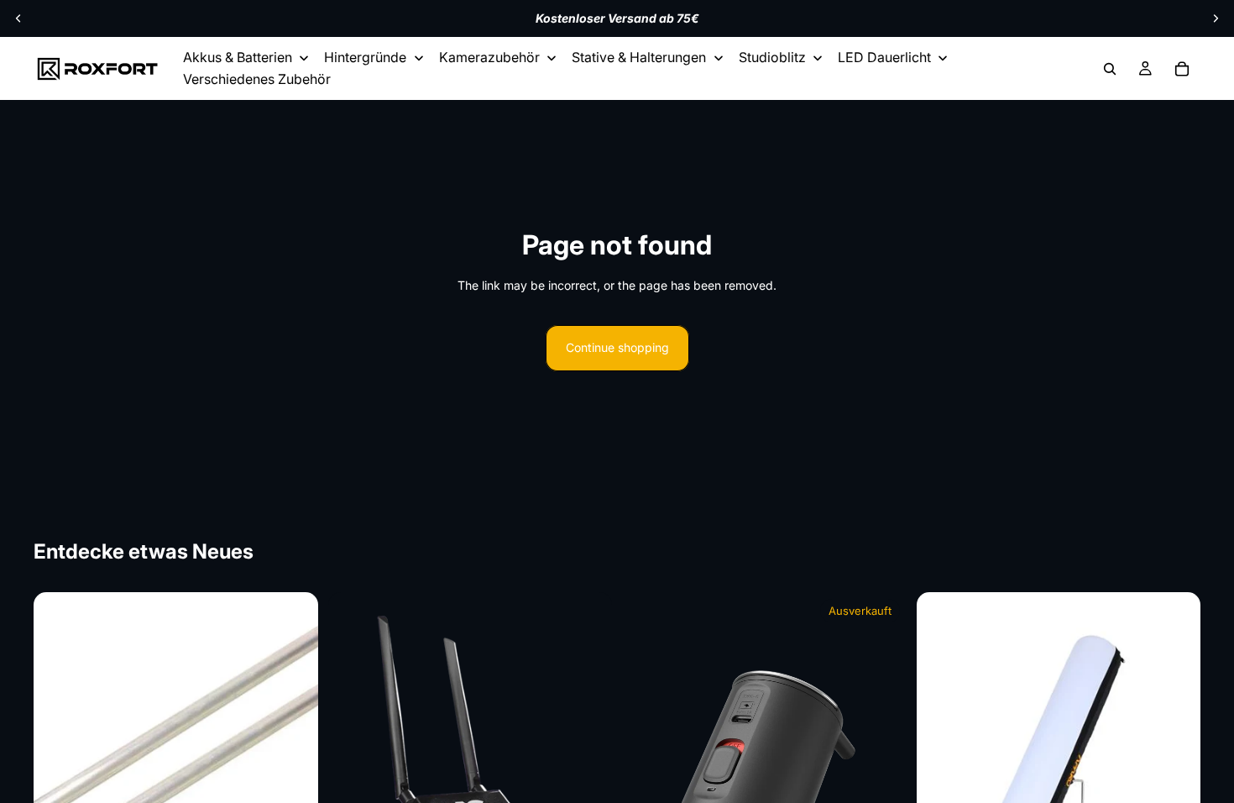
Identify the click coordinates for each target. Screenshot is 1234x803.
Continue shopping (617, 347)
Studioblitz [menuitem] (772, 57)
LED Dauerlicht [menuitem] (884, 57)
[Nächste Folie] (1215, 18)
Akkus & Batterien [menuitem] (237, 57)
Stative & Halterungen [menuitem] (639, 57)
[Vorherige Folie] (18, 18)
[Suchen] (1109, 68)
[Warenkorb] (1181, 68)
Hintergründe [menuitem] (365, 57)
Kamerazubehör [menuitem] (489, 57)
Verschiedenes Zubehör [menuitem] (257, 79)
